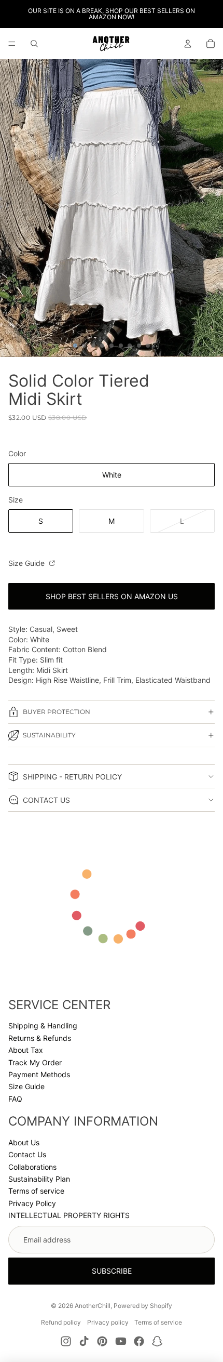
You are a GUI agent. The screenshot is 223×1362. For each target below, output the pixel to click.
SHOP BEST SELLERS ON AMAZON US (112, 596)
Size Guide (27, 563)
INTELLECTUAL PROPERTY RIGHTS (69, 1215)
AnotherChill (92, 1306)
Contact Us (27, 1154)
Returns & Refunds (39, 1038)
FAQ (15, 1098)
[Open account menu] (187, 43)
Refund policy (61, 1322)
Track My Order (35, 1062)
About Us (23, 1142)
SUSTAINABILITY (49, 735)
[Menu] (12, 44)
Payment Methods (39, 1074)
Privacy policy (108, 1322)
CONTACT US (46, 800)
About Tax (25, 1050)
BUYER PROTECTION (56, 712)
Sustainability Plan (39, 1178)
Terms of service (36, 1190)
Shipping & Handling (42, 1025)
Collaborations (32, 1166)
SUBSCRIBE (112, 1270)
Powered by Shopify (143, 1306)
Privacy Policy (32, 1203)
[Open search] (34, 43)
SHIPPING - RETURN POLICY (72, 776)
